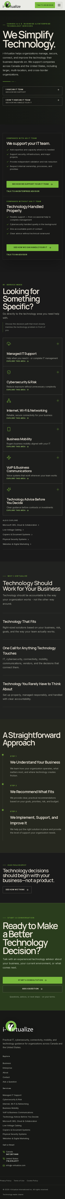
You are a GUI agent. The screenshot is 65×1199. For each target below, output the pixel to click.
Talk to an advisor (45, 5)
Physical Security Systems (15, 539)
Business (7, 1063)
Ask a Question (30, 989)
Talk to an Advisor (16, 254)
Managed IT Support (12, 1095)
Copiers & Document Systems (16, 534)
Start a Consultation (30, 980)
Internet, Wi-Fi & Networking (16, 1104)
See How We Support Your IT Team (30, 184)
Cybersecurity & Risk (12, 1099)
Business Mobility (11, 1108)
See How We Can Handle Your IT (30, 247)
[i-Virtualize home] (12, 5)
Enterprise (7, 1068)
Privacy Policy (5, 1181)
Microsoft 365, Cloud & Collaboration (20, 525)
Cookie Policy (32, 1181)
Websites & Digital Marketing (16, 544)
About (5, 1072)
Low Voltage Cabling (12, 530)
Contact (6, 1077)
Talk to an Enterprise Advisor (22, 191)
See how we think (15, 889)
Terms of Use (19, 1181)
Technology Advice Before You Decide (21, 1117)
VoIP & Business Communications (18, 1112)
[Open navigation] (59, 5)
